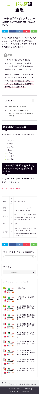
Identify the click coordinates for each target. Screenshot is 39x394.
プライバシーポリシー (15, 389)
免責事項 (27, 389)
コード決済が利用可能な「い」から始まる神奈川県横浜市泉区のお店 (21, 113)
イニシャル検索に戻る (11, 188)
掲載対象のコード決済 (17, 106)
